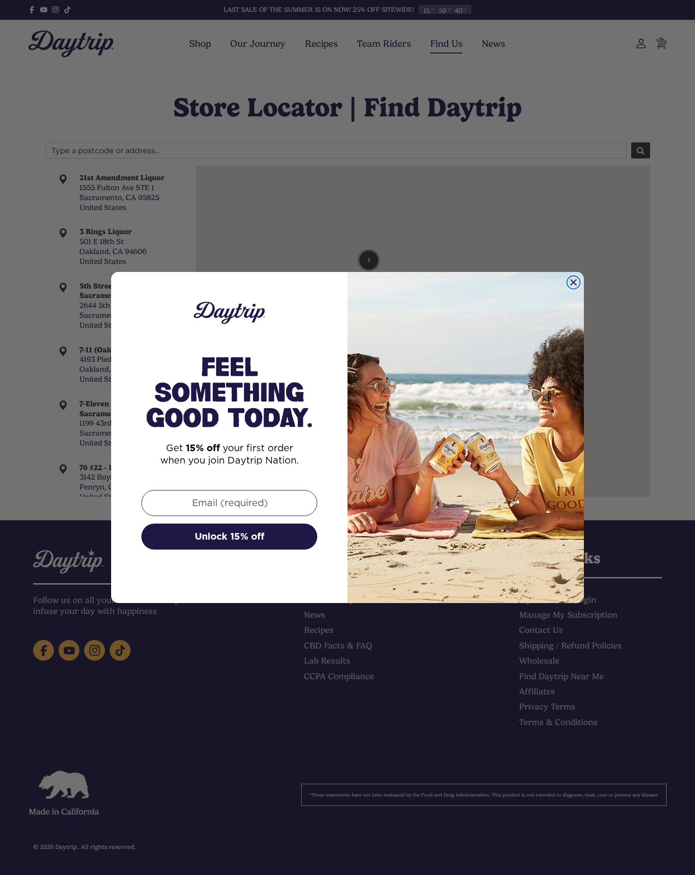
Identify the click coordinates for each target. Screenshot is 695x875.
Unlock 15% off (229, 536)
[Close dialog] (573, 282)
